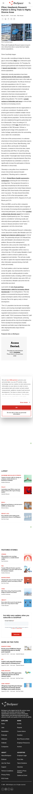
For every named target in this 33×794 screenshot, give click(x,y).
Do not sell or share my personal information (16, 413)
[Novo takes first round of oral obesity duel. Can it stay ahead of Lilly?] (28, 603)
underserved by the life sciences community (15, 77)
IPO (2, 659)
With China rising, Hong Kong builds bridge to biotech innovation (11, 591)
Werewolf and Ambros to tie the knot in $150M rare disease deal (11, 505)
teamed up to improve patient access (13, 235)
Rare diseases (5, 670)
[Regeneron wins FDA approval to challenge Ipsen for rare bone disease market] (28, 672)
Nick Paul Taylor (5, 519)
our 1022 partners (12, 380)
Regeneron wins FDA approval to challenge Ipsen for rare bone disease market (11, 674)
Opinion (3, 554)
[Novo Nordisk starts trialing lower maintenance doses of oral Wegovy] (28, 517)
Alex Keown (20, 15)
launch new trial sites (9, 68)
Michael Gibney (5, 508)
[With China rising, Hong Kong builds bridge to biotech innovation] (28, 592)
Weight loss (5, 513)
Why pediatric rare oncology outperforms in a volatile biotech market (10, 558)
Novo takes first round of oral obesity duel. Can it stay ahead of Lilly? (11, 602)
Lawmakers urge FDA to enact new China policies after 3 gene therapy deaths (10, 491)
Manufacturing (6, 646)
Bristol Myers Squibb (14, 178)
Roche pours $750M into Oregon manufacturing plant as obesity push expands (11, 650)
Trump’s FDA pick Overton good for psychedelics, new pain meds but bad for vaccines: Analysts (11, 569)
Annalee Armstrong (5, 594)
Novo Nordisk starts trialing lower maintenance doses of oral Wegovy (10, 516)
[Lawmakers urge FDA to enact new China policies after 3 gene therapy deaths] (28, 490)
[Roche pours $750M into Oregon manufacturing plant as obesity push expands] (28, 648)
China (3, 588)
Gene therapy (5, 683)
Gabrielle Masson (5, 494)
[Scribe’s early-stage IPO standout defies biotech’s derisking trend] (28, 661)
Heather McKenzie (5, 482)
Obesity (3, 600)
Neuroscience (5, 577)
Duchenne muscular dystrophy (11, 475)
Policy (3, 487)
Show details (24, 402)
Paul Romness (4, 561)
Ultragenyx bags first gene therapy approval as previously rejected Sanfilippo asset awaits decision (11, 687)
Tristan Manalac (5, 605)
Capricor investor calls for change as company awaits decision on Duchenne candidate (11, 479)
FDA (2, 566)
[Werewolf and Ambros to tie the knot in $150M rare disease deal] (28, 505)
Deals (3, 502)
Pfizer (15, 60)
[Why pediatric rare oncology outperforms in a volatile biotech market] (28, 557)
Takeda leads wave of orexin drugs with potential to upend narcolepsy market (12, 580)
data (16, 125)
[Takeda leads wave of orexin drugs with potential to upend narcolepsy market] (28, 581)
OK (17, 407)
